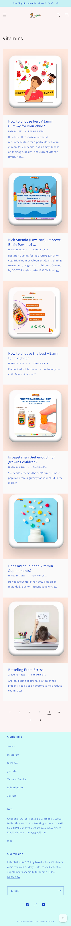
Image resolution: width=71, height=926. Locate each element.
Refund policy (15, 787)
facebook (12, 763)
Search (11, 746)
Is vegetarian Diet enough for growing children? (31, 459)
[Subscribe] (60, 890)
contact (11, 795)
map (10, 840)
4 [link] (49, 712)
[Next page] (40, 720)
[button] (5, 15)
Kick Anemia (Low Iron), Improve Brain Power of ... (34, 242)
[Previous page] (10, 712)
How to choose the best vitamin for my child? (34, 355)
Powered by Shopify (46, 921)
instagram (13, 754)
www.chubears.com (30, 921)
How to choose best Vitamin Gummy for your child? (31, 123)
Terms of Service (16, 779)
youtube (12, 771)
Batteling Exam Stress (26, 669)
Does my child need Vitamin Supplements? (30, 568)
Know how (13, 876)
